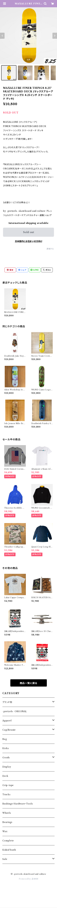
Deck (5, 776)
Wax (4, 831)
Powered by (25, 879)
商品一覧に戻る (28, 683)
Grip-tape (8, 785)
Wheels (6, 813)
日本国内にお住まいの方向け (28, 241)
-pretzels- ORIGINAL (14, 711)
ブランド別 (7, 702)
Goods (6, 757)
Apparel (7, 720)
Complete (8, 840)
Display (6, 766)
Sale (4, 859)
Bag (4, 739)
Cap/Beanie (9, 729)
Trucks (6, 794)
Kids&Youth (9, 850)
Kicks (5, 748)
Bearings (7, 822)
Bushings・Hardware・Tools (17, 803)
